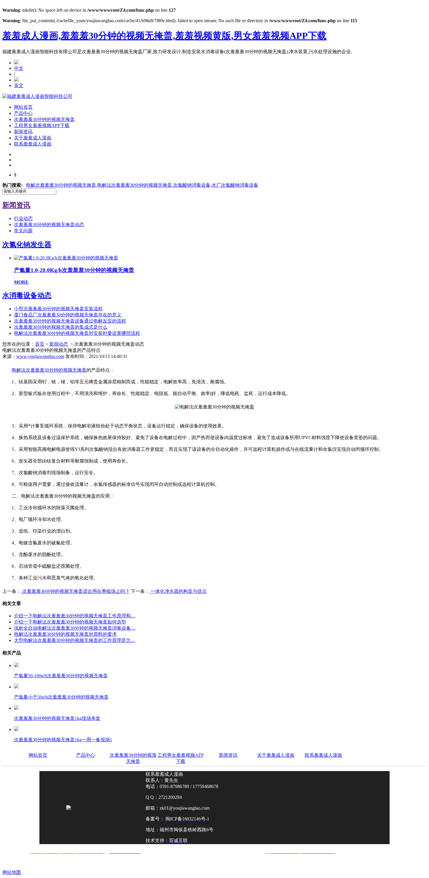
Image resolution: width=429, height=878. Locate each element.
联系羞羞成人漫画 (32, 143)
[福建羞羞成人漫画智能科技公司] (37, 96)
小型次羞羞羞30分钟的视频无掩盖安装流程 (58, 308)
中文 (18, 68)
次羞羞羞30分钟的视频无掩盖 (44, 119)
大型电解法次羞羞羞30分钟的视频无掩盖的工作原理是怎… (74, 640)
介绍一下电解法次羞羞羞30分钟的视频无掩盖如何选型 (70, 621)
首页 (39, 344)
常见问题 (23, 230)
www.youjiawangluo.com (40, 356)
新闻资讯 (23, 131)
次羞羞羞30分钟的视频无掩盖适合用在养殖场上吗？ (75, 591)
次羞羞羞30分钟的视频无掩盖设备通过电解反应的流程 (70, 320)
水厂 (235, 185)
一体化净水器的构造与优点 (178, 591)
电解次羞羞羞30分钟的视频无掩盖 (61, 185)
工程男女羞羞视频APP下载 (41, 125)
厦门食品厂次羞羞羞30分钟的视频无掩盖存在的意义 (67, 314)
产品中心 (23, 113)
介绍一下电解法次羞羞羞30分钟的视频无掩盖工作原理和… (74, 615)
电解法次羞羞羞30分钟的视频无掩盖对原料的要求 (65, 634)
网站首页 (23, 107)
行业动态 (23, 218)
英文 (18, 85)
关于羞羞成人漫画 (32, 137)
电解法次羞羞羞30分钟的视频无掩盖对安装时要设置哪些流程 (77, 333)
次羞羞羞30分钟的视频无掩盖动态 (49, 224)
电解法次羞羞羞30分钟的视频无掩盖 (134, 185)
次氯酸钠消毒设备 (191, 185)
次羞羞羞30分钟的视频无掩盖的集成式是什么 (60, 327)
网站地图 (11, 872)
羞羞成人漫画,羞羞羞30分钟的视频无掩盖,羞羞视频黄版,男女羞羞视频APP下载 (164, 35)
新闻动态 (58, 344)
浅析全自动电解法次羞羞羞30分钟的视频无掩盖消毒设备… (74, 628)
